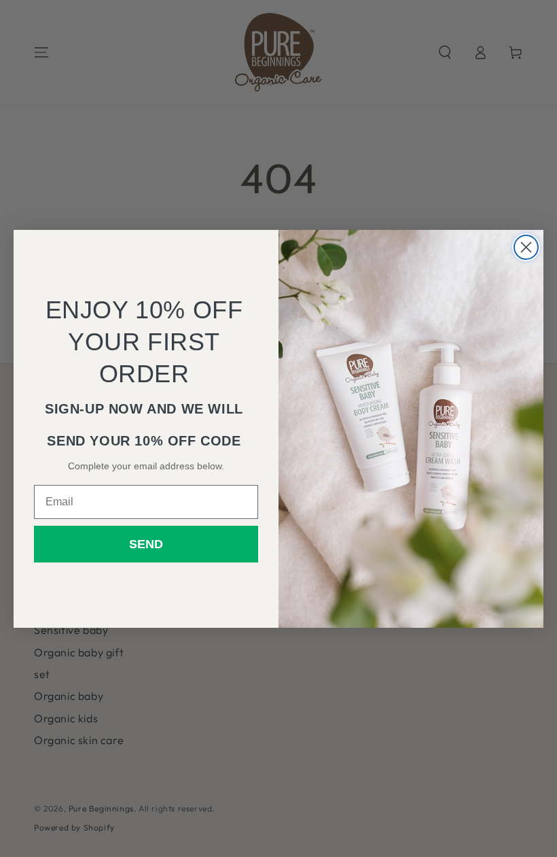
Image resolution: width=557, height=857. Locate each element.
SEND (146, 544)
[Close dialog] (526, 247)
